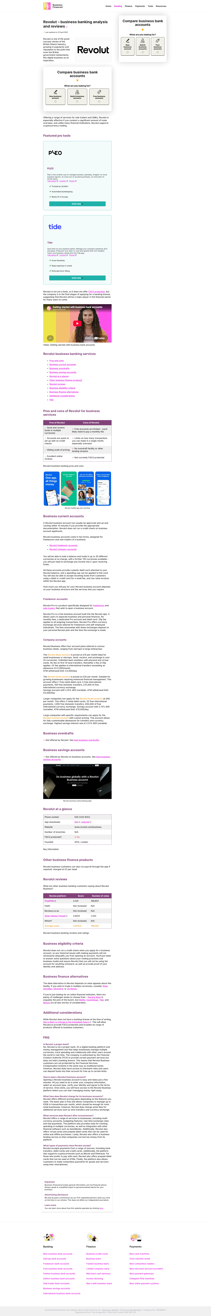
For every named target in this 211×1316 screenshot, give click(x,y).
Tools (150, 6)
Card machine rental (140, 1258)
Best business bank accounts (57, 1254)
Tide (101, 1000)
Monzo (46, 1002)
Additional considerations (62, 396)
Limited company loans (97, 1268)
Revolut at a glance (59, 376)
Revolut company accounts (63, 549)
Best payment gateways (142, 1273)
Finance (128, 6)
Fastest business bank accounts (59, 1273)
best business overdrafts (86, 740)
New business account (55, 97)
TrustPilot (49, 901)
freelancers (98, 605)
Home (108, 6)
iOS (76, 822)
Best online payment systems (144, 1283)
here (101, 1208)
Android (85, 822)
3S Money (72, 989)
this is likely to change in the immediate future (66, 1022)
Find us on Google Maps (130, 1310)
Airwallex (47, 989)
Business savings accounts (62, 372)
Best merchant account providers (146, 1268)
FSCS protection (96, 291)
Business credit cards (97, 1254)
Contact (62, 181)
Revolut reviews (57, 384)
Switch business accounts (77, 97)
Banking (118, 6)
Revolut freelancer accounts (63, 545)
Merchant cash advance (98, 1273)
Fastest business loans (97, 1263)
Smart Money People (55, 916)
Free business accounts (99, 97)
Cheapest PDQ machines (142, 1278)
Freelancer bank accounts (56, 1263)
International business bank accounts (61, 1293)
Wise (105, 986)
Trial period (51, 181)
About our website (110, 1310)
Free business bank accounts (57, 1268)
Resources (161, 6)
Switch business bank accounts (59, 1278)
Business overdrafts (59, 368)
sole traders (49, 608)
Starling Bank (94, 997)
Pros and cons (56, 360)
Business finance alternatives (64, 392)
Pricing (72, 181)
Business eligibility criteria (62, 388)
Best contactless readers (142, 1263)
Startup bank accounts (54, 1258)
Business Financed (58, 6)
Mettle (82, 1000)
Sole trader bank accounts (56, 1283)
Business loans (93, 1258)
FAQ (51, 400)
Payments (140, 6)
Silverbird (58, 989)
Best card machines (139, 1254)
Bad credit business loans (99, 1283)
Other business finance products (65, 380)
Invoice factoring (94, 1278)
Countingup (92, 1000)
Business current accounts (62, 364)
